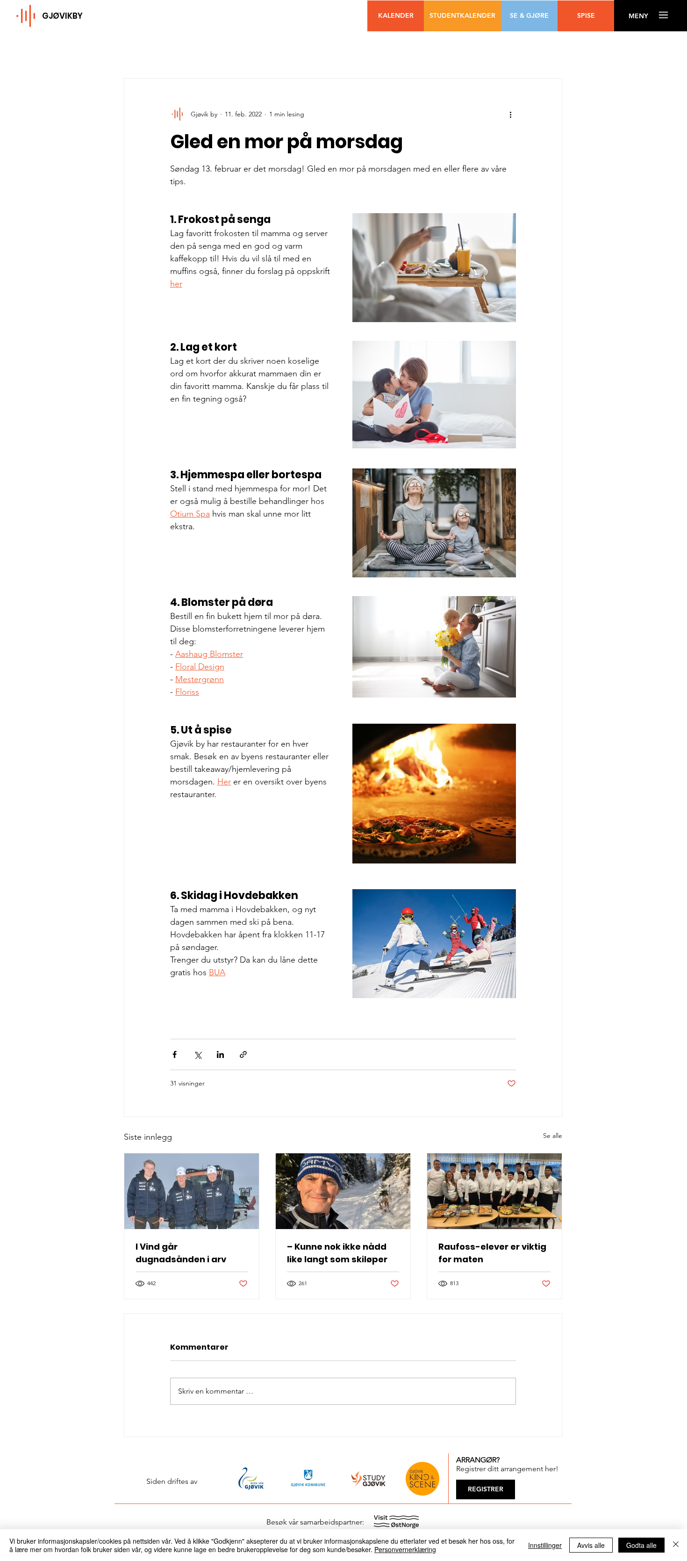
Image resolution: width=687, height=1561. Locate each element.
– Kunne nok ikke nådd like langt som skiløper (337, 1253)
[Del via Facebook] (174, 1054)
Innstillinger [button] (545, 1545)
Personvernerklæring (405, 1549)
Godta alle (641, 1545)
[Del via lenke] (243, 1054)
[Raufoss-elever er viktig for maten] (494, 1191)
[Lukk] (675, 1545)
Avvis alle (591, 1545)
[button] (638, 16)
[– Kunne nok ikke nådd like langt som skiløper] (343, 1191)
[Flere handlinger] (510, 114)
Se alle (552, 1135)
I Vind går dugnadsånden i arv (181, 1253)
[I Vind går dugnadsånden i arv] (191, 1191)
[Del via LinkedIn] (220, 1054)
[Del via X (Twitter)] (197, 1054)
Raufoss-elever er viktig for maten (492, 1253)
